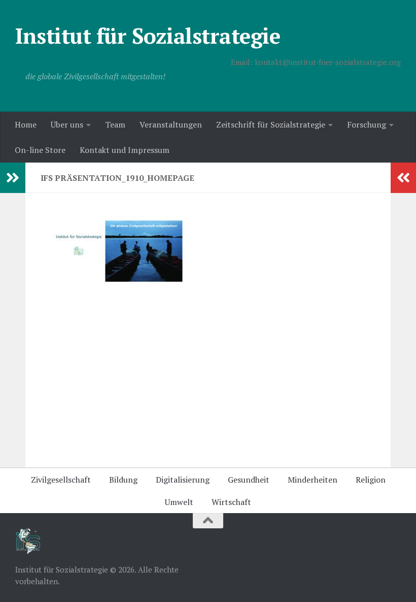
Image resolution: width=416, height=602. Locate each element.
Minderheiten (312, 479)
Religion (371, 479)
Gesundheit (248, 479)
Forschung (366, 124)
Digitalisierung (183, 479)
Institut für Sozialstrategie (147, 35)
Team (115, 124)
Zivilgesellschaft (61, 479)
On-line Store (40, 149)
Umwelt (179, 502)
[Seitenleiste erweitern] (12, 178)
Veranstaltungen (171, 124)
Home (26, 124)
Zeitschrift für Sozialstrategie (270, 124)
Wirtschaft (231, 502)
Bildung (123, 479)
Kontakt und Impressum (124, 149)
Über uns (67, 124)
